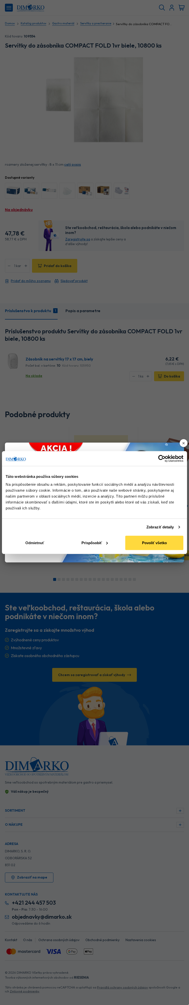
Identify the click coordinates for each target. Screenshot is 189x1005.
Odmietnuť (34, 542)
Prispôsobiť (91, 542)
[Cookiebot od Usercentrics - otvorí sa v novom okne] (161, 458)
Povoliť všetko (154, 542)
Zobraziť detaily (160, 527)
